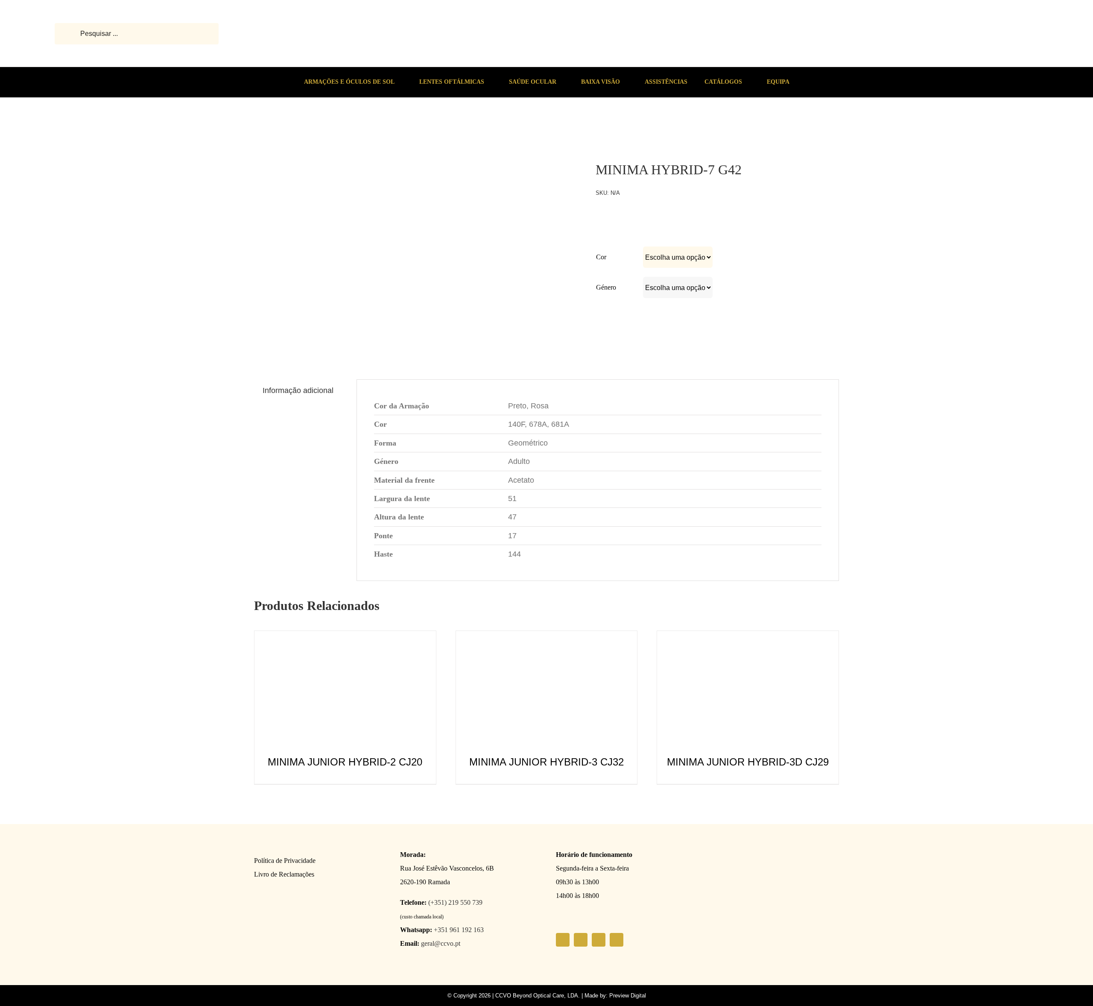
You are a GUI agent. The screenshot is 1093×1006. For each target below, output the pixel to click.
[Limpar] (802, 304)
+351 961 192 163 (459, 929)
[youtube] (598, 940)
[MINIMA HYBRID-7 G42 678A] (298, 130)
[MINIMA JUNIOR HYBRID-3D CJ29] (748, 638)
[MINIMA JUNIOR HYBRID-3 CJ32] (546, 638)
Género (606, 287)
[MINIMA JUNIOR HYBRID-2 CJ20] (345, 638)
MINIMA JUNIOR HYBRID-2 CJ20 (345, 762)
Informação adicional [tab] (298, 390)
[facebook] (563, 940)
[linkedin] (616, 940)
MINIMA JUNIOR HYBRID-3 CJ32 (546, 762)
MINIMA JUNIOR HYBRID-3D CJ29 (748, 762)
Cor (601, 257)
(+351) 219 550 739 (455, 902)
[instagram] (580, 940)
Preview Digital (627, 995)
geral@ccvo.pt (440, 943)
